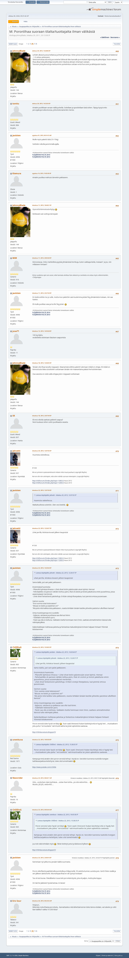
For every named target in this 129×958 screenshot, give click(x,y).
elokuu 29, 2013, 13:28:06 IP (41, 51)
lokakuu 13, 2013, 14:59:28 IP (41, 331)
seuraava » (115, 37)
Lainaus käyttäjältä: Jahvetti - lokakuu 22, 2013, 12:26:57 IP (56, 573)
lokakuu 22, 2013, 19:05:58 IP (41, 740)
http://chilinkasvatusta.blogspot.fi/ (44, 732)
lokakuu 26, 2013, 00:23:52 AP (42, 901)
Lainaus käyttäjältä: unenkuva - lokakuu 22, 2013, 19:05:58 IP (57, 815)
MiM (14, 258)
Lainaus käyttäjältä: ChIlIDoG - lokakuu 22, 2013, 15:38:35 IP (56, 744)
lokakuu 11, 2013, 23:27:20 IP (41, 293)
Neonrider (17, 778)
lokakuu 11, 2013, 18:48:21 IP (41, 205)
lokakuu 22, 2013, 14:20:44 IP (41, 568)
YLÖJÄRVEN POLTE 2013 (41, 157)
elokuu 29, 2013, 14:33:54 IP (41, 103)
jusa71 (15, 331)
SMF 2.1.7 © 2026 (12, 955)
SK (13, 415)
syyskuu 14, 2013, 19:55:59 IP (41, 173)
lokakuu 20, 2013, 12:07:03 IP (41, 451)
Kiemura (16, 173)
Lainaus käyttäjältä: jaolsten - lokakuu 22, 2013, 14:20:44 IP (56, 652)
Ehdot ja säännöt (107, 955)
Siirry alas (13, 44)
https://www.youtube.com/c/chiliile (44, 767)
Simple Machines (23, 955)
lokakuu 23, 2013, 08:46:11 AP (42, 778)
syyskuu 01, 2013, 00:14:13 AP (42, 135)
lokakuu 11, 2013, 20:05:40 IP (41, 258)
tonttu (15, 103)
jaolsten (16, 135)
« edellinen (104, 37)
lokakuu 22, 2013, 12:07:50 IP (41, 490)
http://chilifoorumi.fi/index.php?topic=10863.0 (48, 481)
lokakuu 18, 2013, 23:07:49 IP (41, 416)
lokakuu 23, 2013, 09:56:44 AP (42, 810)
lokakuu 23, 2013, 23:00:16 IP (41, 858)
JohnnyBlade (18, 50)
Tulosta (117, 44)
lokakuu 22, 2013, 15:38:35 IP (41, 647)
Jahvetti (16, 450)
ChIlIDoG (17, 647)
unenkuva (17, 739)
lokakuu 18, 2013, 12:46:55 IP (41, 363)
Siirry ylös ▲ (119, 955)
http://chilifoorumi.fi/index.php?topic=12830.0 (48, 483)
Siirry (86, 941)
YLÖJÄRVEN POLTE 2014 (41, 155)
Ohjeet (98, 955)
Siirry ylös (13, 931)
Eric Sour (16, 900)
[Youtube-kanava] (11, 764)
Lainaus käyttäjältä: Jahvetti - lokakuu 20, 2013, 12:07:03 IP (56, 495)
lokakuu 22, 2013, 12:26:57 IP (41, 528)
